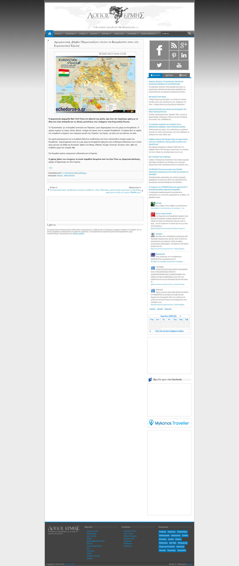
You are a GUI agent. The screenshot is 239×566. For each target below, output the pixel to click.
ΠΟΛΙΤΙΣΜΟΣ (132, 34)
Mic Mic (159, 203)
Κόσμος (60, 176)
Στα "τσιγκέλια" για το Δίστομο (160, 157)
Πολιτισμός (171, 550)
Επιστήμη (162, 539)
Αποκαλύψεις (182, 532)
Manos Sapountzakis (164, 214)
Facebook (90, 551)
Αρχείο (184, 75)
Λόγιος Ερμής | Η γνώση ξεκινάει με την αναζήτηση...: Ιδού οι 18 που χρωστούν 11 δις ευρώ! (177, 208)
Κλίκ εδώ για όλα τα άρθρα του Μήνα (169, 331)
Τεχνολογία (181, 550)
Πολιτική (162, 550)
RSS (88, 548)
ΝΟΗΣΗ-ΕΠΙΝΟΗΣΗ (148, 34)
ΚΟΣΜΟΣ (82, 34)
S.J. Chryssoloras (68, 173)
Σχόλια (170, 75)
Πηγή (50, 168)
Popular (168, 309)
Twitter (89, 553)
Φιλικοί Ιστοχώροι (130, 536)
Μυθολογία (163, 543)
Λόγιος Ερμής (69, 564)
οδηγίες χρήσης (78, 234)
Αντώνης (159, 234)
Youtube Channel (93, 556)
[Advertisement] (95, 208)
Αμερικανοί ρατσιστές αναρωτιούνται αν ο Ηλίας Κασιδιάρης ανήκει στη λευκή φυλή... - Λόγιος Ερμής (179, 248)
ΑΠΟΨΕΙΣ (93, 34)
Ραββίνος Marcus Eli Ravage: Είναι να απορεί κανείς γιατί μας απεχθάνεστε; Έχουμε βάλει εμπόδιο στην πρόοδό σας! (168, 141)
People (153, 309)
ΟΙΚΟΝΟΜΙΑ (69, 34)
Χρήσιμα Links (129, 539)
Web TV (90, 543)
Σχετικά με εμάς (92, 531)
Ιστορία (171, 539)
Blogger (190, 564)
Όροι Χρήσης (92, 536)
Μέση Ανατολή (69, 176)
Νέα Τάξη (172, 543)
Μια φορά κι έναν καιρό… (158, 97)
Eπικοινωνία (91, 534)
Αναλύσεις (171, 532)
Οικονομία (180, 547)
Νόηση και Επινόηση (167, 547)
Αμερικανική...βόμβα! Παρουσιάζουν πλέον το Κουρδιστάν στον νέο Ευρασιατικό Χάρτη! (96, 43)
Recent (160, 309)
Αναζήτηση (189, 34)
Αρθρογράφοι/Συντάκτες (96, 541)
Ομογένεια (127, 541)
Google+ (90, 558)
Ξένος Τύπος (128, 534)
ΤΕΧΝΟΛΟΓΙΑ (119, 34)
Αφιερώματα (175, 535)
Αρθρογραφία (164, 535)
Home (49, 33)
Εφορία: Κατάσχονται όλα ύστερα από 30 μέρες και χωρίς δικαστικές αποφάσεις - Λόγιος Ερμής (178, 228)
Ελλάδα (185, 535)
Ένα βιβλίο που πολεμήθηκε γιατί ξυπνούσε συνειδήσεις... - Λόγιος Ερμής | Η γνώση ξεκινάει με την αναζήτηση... (183, 261)
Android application (94, 546)
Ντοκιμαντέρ (182, 543)
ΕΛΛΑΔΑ (58, 34)
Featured (162, 532)
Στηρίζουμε (128, 546)
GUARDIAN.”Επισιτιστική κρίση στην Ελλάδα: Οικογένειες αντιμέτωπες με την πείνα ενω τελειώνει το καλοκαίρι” (168, 171)
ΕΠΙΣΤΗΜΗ (105, 34)
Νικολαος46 (160, 254)
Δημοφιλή (156, 75)
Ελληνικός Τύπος (130, 531)
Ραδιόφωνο (128, 543)
